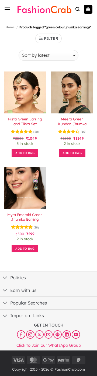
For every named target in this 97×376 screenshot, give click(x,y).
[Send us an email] (48, 334)
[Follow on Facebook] (21, 334)
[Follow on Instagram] (30, 334)
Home (10, 27)
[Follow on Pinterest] (57, 334)
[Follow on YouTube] (76, 334)
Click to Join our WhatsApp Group (48, 345)
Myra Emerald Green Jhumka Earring (25, 217)
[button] (7, 9)
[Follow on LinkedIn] (67, 334)
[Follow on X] (39, 334)
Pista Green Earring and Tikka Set (25, 121)
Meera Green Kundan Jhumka (72, 121)
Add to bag (24, 153)
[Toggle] (5, 278)
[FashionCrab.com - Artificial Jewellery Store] (44, 9)
